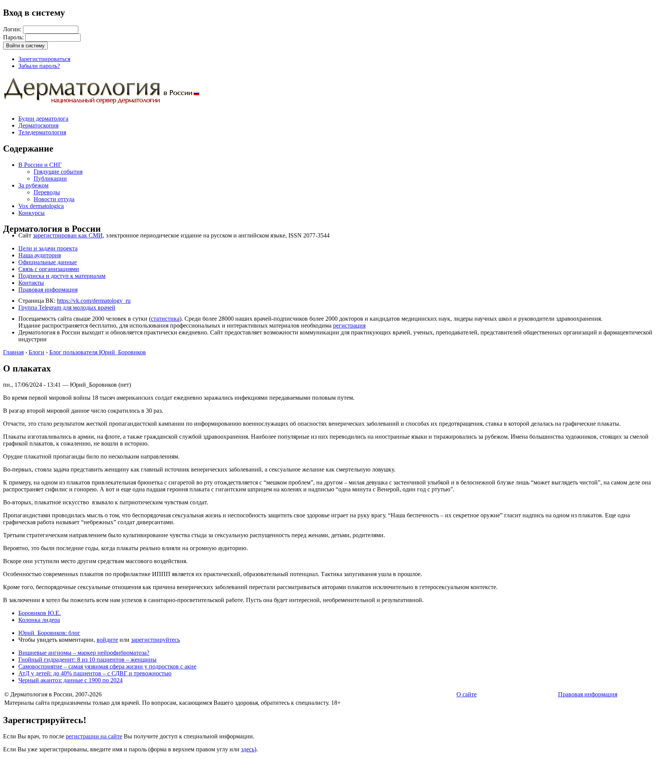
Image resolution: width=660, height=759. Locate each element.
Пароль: (14, 37)
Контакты (31, 282)
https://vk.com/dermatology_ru (94, 300)
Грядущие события (58, 171)
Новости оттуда (54, 199)
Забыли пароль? (39, 66)
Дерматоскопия (38, 125)
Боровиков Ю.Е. (39, 613)
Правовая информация (48, 289)
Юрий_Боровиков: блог (49, 633)
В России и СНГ (39, 164)
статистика (165, 318)
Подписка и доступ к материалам (61, 276)
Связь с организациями (48, 269)
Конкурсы (31, 213)
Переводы (47, 192)
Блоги (36, 352)
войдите (107, 639)
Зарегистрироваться (44, 59)
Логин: (13, 29)
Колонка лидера (39, 620)
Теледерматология (42, 132)
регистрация (349, 325)
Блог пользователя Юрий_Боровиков (97, 352)
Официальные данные (47, 262)
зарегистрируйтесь (155, 639)
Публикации (50, 178)
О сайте (466, 694)
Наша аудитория (39, 255)
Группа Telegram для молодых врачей (66, 307)
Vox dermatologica (41, 206)
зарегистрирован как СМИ (68, 235)
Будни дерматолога (43, 118)
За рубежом (33, 185)
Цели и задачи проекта (48, 248)
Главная (13, 352)
